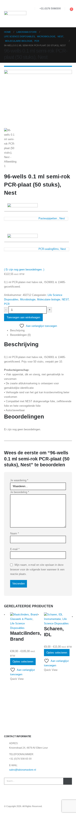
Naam (14, 533)
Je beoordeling (19, 492)
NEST (65, 299)
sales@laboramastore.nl (22, 769)
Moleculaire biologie (48, 299)
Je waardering (19, 480)
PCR (7, 303)
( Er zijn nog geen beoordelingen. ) (24, 269)
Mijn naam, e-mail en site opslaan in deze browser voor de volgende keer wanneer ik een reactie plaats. (37, 569)
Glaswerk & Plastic (21, 619)
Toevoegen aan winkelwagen (23, 317)
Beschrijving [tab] (17, 330)
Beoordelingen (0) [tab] (20, 334)
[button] (68, 8)
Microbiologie (27, 299)
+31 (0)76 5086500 (50, 8)
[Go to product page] (24, 614)
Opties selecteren (23, 661)
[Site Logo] (15, 13)
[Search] (67, 781)
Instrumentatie (52, 619)
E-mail (14, 549)
